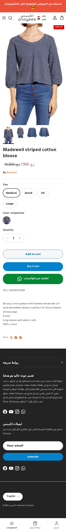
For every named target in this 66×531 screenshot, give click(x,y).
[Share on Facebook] (15, 337)
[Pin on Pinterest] (20, 337)
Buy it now (33, 266)
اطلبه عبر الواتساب (36, 278)
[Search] (12, 18)
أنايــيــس (12, 506)
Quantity (8, 230)
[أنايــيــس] (26, 17)
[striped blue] (6, 220)
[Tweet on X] (11, 337)
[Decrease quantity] (6, 238)
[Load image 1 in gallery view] (33, 74)
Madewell (11, 173)
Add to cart (33, 254)
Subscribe (33, 456)
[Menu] (4, 18)
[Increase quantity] (21, 238)
